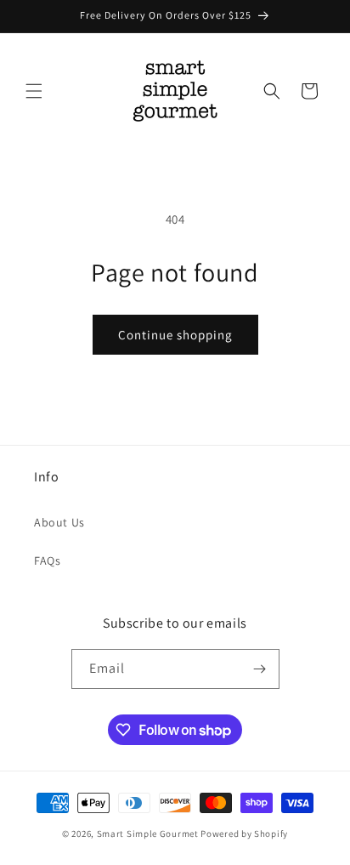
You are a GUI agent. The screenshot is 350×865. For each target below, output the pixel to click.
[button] (34, 91)
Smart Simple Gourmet (148, 833)
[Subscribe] (260, 669)
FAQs (47, 560)
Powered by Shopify (244, 833)
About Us (59, 522)
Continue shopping (175, 335)
